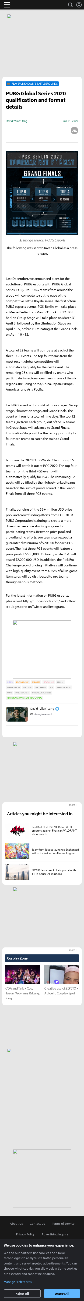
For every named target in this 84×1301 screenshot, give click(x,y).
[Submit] (42, 130)
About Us (16, 1223)
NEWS (10, 682)
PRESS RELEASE (63, 687)
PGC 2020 (27, 687)
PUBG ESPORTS (22, 692)
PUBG (9, 692)
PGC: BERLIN (40, 687)
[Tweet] (9, 130)
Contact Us (37, 1223)
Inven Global (25, 4)
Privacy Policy (25, 1234)
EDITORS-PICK (22, 682)
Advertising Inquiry (55, 1234)
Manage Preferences (18, 1282)
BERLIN (60, 682)
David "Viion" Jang (42, 708)
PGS (51, 687)
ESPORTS (36, 682)
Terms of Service (63, 1223)
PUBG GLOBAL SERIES (41, 692)
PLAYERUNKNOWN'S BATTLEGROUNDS (24, 697)
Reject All (22, 1293)
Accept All (62, 1293)
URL (74, 130)
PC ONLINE (49, 682)
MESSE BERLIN (13, 687)
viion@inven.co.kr (44, 714)
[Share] (26, 130)
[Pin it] (58, 130)
